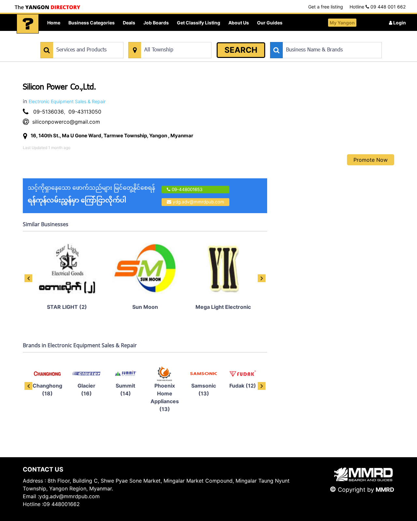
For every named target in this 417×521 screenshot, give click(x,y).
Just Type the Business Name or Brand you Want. (319, 38)
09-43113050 (84, 111)
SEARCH (240, 50)
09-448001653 (186, 189)
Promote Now (370, 160)
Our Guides (269, 22)
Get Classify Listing (198, 22)
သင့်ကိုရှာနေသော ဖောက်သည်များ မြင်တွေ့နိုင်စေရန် (91, 194)
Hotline (378, 6)
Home (53, 22)
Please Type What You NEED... (71, 38)
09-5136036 (48, 111)
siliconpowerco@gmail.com (66, 121)
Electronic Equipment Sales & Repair (67, 101)
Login (399, 22)
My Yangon (342, 22)
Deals (129, 22)
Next (262, 278)
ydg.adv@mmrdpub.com (198, 201)
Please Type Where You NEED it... (162, 38)
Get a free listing (325, 6)
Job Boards (156, 22)
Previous (28, 278)
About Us (238, 22)
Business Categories (91, 22)
